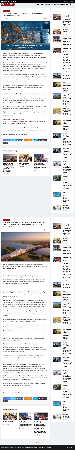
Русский (71, 1)
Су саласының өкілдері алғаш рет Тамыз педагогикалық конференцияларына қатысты (40, 165)
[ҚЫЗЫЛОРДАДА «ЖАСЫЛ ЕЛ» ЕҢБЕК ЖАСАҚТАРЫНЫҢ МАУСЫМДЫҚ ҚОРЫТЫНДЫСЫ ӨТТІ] (57, 96)
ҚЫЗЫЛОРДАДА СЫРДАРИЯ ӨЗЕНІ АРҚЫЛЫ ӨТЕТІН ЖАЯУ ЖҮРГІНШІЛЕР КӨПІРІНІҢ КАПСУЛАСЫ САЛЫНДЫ (9, 167)
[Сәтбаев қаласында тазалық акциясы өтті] (57, 76)
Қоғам (37, 4)
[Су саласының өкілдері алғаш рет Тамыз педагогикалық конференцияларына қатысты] (41, 158)
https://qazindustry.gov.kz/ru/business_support (17, 121)
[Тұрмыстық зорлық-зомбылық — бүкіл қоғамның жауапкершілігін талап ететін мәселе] (57, 150)
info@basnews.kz (22, 447)
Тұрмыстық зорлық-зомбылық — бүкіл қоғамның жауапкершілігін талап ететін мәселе (67, 153)
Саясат (42, 4)
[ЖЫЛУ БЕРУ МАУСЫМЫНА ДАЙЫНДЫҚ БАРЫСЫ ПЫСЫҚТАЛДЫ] (57, 111)
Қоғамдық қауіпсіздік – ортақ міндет (66, 207)
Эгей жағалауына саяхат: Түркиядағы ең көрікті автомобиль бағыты (67, 197)
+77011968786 (34, 447)
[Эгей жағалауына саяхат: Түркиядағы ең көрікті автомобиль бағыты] (57, 194)
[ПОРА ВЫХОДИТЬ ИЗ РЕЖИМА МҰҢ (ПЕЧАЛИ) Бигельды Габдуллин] (57, 84)
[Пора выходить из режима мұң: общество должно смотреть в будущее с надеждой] (57, 122)
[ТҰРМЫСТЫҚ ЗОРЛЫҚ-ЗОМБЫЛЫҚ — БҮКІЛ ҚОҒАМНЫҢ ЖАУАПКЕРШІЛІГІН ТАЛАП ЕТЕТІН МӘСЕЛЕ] (57, 135)
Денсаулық (56, 4)
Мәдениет (62, 4)
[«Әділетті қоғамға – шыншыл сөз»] (25, 158)
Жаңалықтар (6, 10)
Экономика (47, 4)
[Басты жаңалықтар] (8, 4)
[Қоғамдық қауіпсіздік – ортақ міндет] (57, 207)
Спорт (67, 4)
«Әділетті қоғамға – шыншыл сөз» (24, 163)
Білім (52, 4)
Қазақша (66, 1)
